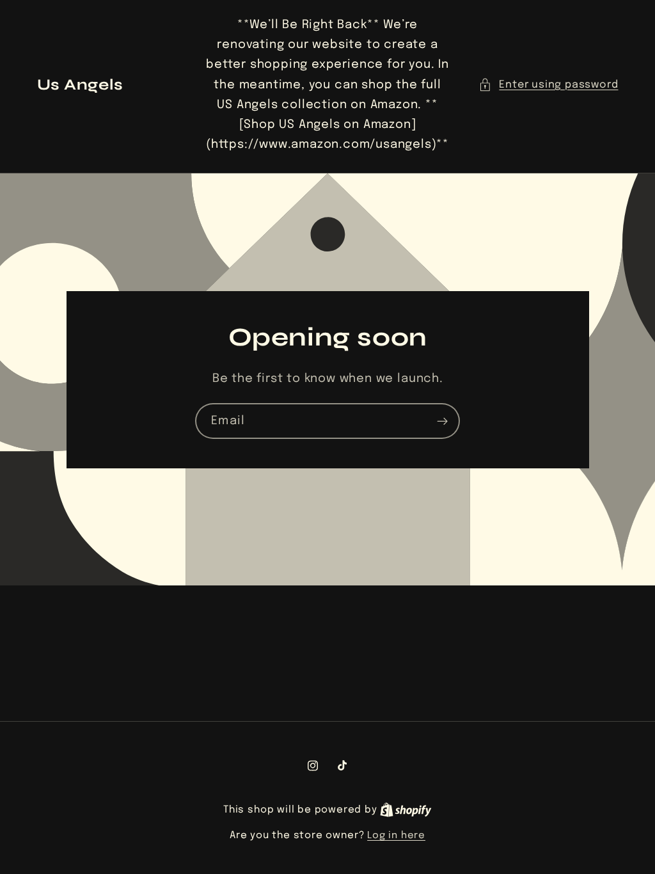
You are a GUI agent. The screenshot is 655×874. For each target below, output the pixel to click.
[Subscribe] (442, 421)
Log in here (396, 835)
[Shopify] (406, 810)
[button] (548, 84)
